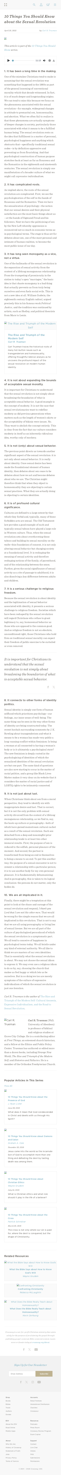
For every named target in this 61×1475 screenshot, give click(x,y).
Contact (33, 1444)
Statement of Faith (13, 1451)
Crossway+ (34, 1411)
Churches (33, 1408)
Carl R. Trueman (49, 30)
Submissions (35, 1458)
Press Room (35, 1428)
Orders (33, 1451)
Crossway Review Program (40, 1431)
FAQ (32, 1454)
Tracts (8, 1408)
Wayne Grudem (16, 1186)
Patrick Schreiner (17, 1222)
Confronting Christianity (30, 1289)
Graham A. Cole (16, 1143)
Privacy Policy (11, 1458)
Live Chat (34, 1448)
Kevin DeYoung (30, 1315)
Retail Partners (36, 1401)
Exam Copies (35, 1434)
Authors (9, 1411)
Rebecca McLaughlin (30, 1292)
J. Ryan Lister (15, 1104)
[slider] (23, 60)
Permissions (34, 1461)
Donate (8, 1414)
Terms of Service (12, 1461)
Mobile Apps (10, 1431)
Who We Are (11, 1444)
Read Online (10, 1428)
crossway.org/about (40, 1342)
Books (8, 1401)
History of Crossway (13, 1448)
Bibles (8, 1404)
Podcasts (33, 1424)
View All (8, 1086)
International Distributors (40, 1404)
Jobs (7, 1454)
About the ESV (11, 1424)
